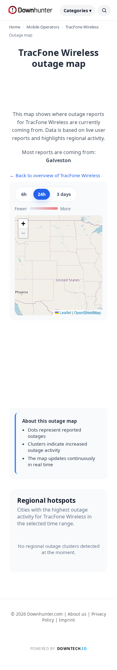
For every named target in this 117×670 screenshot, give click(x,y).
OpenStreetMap (87, 312)
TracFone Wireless (82, 27)
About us (77, 614)
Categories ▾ (77, 10)
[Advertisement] (59, 93)
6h (24, 194)
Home (14, 27)
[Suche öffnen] (104, 10)
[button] (23, 224)
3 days (64, 194)
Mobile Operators (43, 27)
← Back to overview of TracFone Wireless (55, 175)
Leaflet (65, 312)
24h (42, 194)
